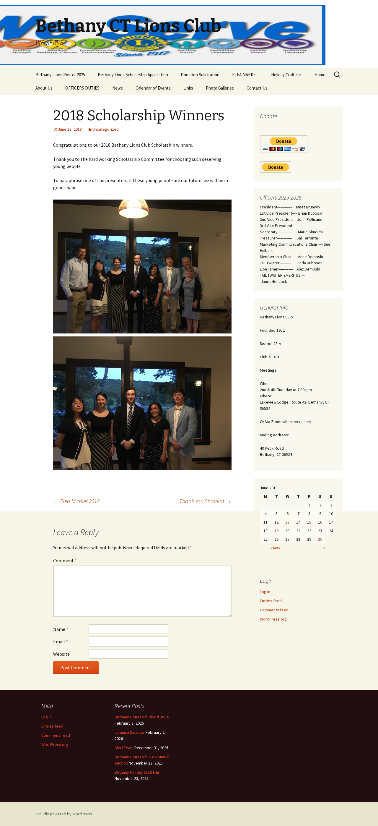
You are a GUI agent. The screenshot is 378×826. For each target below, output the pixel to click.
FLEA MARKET (245, 74)
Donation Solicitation (200, 74)
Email (60, 641)
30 (320, 539)
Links (188, 88)
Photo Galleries (220, 88)
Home (320, 74)
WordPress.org (273, 619)
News (117, 88)
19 (276, 530)
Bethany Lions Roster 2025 (60, 74)
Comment (65, 560)
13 (287, 522)
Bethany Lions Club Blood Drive (142, 717)
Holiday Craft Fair (286, 74)
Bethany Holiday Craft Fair (137, 772)
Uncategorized (105, 129)
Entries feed (271, 600)
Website (61, 654)
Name (60, 629)
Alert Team (124, 747)
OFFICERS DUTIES (82, 88)
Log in (265, 591)
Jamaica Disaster (130, 732)
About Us (44, 88)
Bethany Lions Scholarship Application (133, 74)
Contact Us (257, 88)
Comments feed (274, 610)
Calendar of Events (153, 88)
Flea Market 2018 (76, 501)
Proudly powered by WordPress (63, 814)
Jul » (321, 547)
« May (275, 547)
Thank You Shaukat (205, 501)
